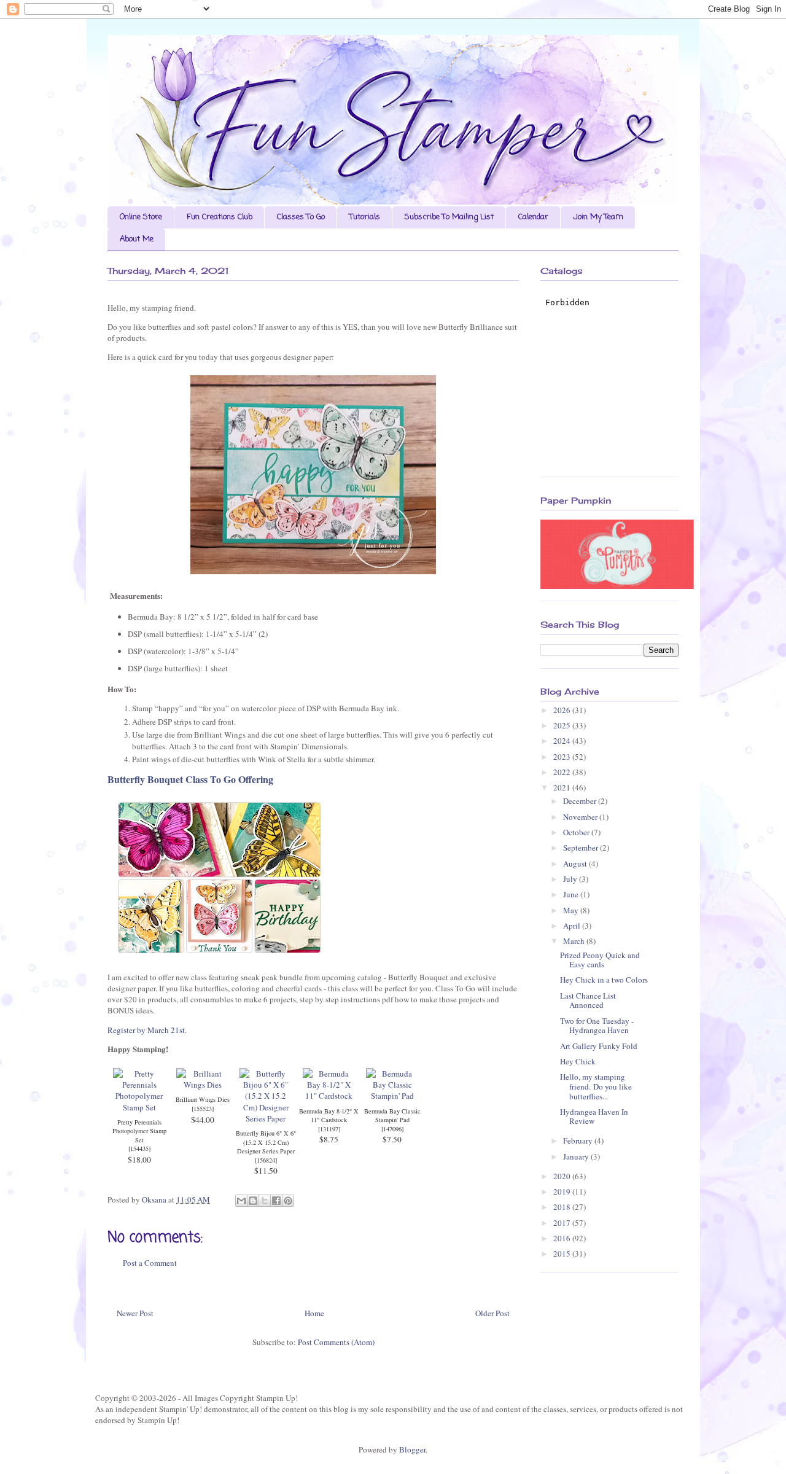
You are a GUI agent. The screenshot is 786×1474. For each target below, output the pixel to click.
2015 (562, 1253)
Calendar (533, 217)
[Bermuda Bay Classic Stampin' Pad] (392, 1095)
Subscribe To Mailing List (449, 217)
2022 (562, 772)
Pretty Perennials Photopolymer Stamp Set (139, 1131)
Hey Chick (578, 1061)
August (576, 863)
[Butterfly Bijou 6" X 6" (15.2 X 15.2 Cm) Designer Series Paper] (266, 1118)
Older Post (492, 1313)
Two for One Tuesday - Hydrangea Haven (597, 1025)
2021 (562, 787)
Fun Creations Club (219, 217)
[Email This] (241, 1201)
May (571, 910)
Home (314, 1313)
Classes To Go (301, 217)
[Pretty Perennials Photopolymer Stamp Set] (139, 1107)
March (574, 940)
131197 (329, 1129)
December (580, 800)
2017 (562, 1222)
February (578, 1140)
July (571, 878)
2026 (562, 710)
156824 (266, 1160)
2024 (562, 740)
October (577, 832)
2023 (562, 756)
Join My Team (598, 217)
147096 (392, 1129)
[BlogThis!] (253, 1201)
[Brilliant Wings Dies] (202, 1084)
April (572, 925)
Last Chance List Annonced (588, 1000)
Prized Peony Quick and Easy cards (600, 960)
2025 (562, 725)
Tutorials (364, 217)
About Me (137, 239)
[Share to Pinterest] (288, 1201)
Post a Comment (150, 1262)
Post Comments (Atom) (336, 1341)
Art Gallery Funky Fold (598, 1045)
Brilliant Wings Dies (203, 1099)
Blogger (412, 1449)
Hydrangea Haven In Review (594, 1116)
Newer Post (135, 1313)
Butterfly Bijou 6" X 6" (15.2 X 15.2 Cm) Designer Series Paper (266, 1142)
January (577, 1156)
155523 (202, 1108)
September (581, 847)
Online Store (141, 217)
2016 (562, 1238)
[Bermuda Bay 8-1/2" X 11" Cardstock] (329, 1095)
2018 (562, 1206)
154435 (139, 1148)
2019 (562, 1191)
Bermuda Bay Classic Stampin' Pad (392, 1116)
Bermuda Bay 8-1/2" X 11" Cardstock (329, 1116)
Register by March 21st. (148, 1029)
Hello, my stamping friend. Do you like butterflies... (596, 1086)
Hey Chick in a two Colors (604, 979)
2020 (562, 1176)
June (571, 894)
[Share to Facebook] (276, 1201)
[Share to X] (265, 1201)
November (581, 816)
